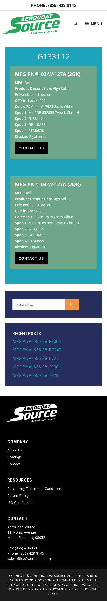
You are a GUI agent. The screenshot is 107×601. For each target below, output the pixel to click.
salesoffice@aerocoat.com (29, 558)
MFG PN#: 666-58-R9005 (36, 341)
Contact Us (31, 148)
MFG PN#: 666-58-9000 (35, 367)
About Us (14, 450)
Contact (13, 464)
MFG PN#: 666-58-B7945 (36, 350)
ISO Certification (20, 502)
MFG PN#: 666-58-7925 (35, 375)
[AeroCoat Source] (31, 24)
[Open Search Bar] (75, 23)
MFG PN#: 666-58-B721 (35, 358)
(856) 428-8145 (62, 5)
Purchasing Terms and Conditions (34, 488)
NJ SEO (46, 589)
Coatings (14, 457)
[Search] (72, 304)
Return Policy (18, 495)
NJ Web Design (23, 589)
